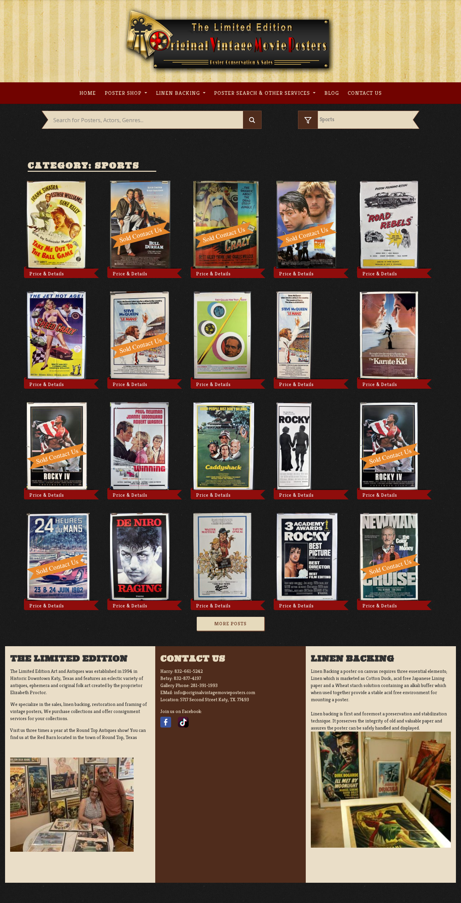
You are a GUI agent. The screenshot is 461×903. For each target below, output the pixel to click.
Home (87, 93)
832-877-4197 (187, 678)
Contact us (365, 93)
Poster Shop (124, 93)
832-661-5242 (188, 671)
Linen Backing (178, 93)
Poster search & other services (262, 93)
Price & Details (46, 274)
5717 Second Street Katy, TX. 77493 (214, 699)
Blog (331, 93)
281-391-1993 (204, 685)
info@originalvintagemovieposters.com (214, 692)
